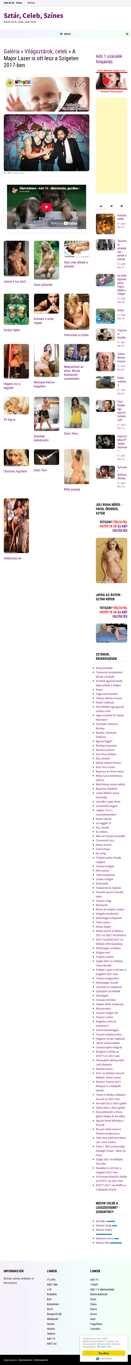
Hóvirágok (102, 995)
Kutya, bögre (103, 926)
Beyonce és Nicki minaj (109, 771)
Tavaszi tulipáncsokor (109, 1034)
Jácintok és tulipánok (109, 987)
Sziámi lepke (12, 330)
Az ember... (102, 832)
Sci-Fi (50, 1309)
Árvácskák (102, 883)
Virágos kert (103, 952)
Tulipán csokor (105, 957)
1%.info (51, 1279)
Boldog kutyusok (106, 745)
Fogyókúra (96, 1324)
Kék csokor (102, 870)
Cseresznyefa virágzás (109, 1047)
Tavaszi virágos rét (107, 1013)
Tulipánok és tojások (108, 888)
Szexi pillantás (43, 285)
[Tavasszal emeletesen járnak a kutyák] (105, 241)
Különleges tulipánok (109, 918)
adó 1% (94, 1279)
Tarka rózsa (103, 922)
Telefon (51, 1333)
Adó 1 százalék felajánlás (109, 59)
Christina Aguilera (15, 471)
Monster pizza (104, 1069)
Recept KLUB (54, 1314)
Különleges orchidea (108, 948)
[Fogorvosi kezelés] (105, 331)
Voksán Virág (104, 1225)
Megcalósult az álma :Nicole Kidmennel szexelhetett (74, 373)
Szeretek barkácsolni (41, 438)
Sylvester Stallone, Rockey (122, 473)
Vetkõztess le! (12, 558)
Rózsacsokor (103, 1008)
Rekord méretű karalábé (110, 836)
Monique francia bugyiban (44, 384)
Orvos (93, 1314)
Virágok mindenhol (107, 913)
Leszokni (95, 1328)
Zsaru (93, 1304)
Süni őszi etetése (106, 754)
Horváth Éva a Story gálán (111, 1103)
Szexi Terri (40, 470)
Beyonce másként (106, 788)
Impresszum (10, 1359)
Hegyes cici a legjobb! (12, 386)
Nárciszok (102, 905)
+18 (49, 1289)
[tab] (101, 206)
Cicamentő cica (105, 840)
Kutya (120, 310)
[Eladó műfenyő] (105, 378)
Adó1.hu (52, 1343)
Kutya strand (103, 844)
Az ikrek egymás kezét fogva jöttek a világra (121, 284)
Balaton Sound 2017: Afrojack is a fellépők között (108, 1086)
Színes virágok (104, 879)
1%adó (94, 1284)
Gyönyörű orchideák (108, 991)
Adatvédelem (26, 1359)
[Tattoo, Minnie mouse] (105, 354)
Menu (67, 33)
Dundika (101, 1221)
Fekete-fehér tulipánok (109, 1004)
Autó (93, 1319)
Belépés (31, 2)
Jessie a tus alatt (15, 281)
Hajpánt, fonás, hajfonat (110, 1038)
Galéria (11, 51)
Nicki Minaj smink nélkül (110, 784)
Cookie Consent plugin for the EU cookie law (104, 1358)
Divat (93, 1299)
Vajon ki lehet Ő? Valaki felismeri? (122, 443)
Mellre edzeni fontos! (108, 763)
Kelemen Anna (105, 1238)
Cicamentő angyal (106, 806)
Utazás (51, 1328)
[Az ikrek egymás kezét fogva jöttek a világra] (105, 276)
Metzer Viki (102, 1242)
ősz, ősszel (102, 827)
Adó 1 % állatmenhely (102, 1289)
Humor (51, 1324)
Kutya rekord (103, 819)
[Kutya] (105, 310)
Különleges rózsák (107, 982)
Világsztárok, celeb (45, 51)
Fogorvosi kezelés (106, 694)
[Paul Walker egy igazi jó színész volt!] (105, 402)
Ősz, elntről (103, 758)
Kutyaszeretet (122, 217)
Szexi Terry (71, 433)
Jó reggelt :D (103, 823)
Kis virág (101, 853)
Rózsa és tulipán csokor (110, 909)
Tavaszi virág (103, 900)
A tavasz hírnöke (106, 1000)
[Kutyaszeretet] (105, 216)
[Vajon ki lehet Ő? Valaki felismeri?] (105, 437)
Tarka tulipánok (105, 875)
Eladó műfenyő (121, 381)
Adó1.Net (52, 1284)
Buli (49, 1299)
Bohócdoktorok (98, 1294)
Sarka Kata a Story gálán (110, 1107)
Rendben (104, 1353)
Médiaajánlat (41, 1359)
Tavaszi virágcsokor (107, 978)
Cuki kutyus (103, 849)
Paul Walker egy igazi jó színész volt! (121, 410)
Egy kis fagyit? (104, 741)
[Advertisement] (111, 145)
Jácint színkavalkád (107, 1043)
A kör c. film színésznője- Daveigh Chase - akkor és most (111, 1151)
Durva (93, 1309)
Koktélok (52, 1294)
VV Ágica (9, 419)
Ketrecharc (53, 1304)
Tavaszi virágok (105, 866)
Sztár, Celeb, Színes (33, 15)
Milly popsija (72, 489)
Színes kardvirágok (107, 1030)
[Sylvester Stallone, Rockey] (105, 468)
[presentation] (101, 206)
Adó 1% (51, 1338)
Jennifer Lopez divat (108, 801)
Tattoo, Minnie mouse (121, 357)
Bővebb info (104, 1346)
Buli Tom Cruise (105, 767)
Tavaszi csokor (104, 1017)
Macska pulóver (105, 750)
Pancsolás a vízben (76, 335)
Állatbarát (52, 1319)
